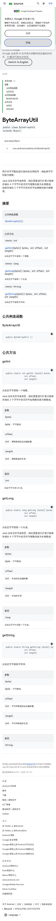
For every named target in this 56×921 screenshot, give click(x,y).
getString (10, 294)
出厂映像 (6, 804)
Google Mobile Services (13, 884)
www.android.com (10, 879)
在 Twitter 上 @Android (12, 826)
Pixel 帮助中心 (8, 870)
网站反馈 (8, 909)
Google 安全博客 (10, 840)
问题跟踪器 (7, 893)
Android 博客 (8, 835)
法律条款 (28, 904)
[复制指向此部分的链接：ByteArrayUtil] (23, 325)
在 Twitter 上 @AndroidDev (14, 830)
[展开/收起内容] (14, 81)
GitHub (5, 813)
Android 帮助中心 (10, 866)
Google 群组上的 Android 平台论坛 (18, 844)
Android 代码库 (9, 786)
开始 (28, 42)
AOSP (4, 74)
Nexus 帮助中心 (9, 875)
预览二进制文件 (9, 800)
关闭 (28, 33)
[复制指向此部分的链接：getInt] (13, 361)
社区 (19, 904)
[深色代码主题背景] (52, 334)
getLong (9, 271)
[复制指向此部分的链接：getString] (17, 635)
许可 (37, 904)
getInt (9, 248)
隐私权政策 (47, 904)
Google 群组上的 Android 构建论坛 (18, 849)
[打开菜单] (4, 3)
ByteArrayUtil (13, 221)
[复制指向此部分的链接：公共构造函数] (26, 316)
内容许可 (30, 764)
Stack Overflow (9, 889)
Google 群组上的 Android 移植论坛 (18, 853)
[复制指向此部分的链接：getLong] (16, 498)
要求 (4, 790)
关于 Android (8, 904)
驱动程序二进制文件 (11, 809)
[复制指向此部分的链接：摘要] (12, 203)
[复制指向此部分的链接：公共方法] (19, 353)
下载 (4, 795)
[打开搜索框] (38, 3)
